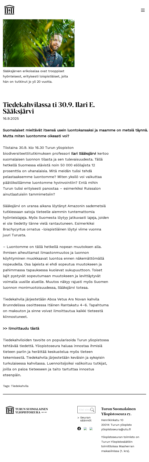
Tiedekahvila (20, 386)
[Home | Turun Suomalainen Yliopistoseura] (9, 9)
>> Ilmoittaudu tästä (21, 328)
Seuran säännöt (85, 419)
